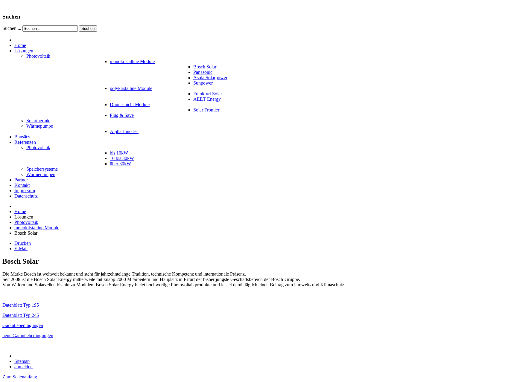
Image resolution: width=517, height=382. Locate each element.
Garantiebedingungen (22, 325)
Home (20, 211)
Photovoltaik (26, 222)
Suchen (88, 28)
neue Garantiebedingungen (27, 335)
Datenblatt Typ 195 (20, 305)
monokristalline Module (36, 227)
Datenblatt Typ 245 (20, 315)
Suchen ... (11, 28)
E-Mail (21, 248)
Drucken (22, 243)
